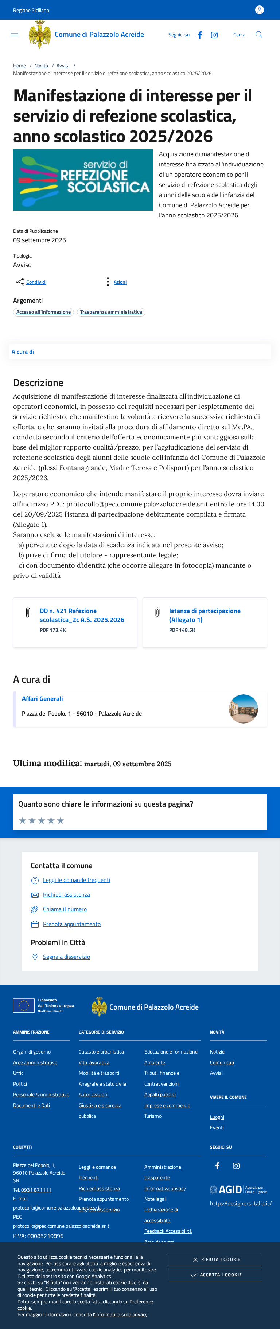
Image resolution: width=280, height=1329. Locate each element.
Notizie (217, 1052)
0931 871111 (36, 1190)
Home (19, 66)
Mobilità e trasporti (99, 1073)
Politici (20, 1084)
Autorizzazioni (93, 1094)
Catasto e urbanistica (101, 1052)
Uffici (18, 1073)
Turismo (153, 1116)
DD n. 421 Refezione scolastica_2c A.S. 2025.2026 (82, 615)
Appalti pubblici (160, 1094)
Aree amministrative (35, 1062)
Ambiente (154, 1062)
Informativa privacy (165, 1188)
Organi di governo (32, 1052)
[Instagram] (211, 34)
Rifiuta (221, 1259)
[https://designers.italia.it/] (238, 1189)
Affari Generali (42, 698)
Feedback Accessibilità (168, 1231)
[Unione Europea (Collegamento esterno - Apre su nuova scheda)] (45, 1007)
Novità (41, 66)
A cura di (23, 351)
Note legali (155, 1199)
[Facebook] (197, 34)
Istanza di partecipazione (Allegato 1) (205, 615)
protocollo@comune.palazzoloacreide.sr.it (57, 1208)
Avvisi (63, 66)
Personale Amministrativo (41, 1094)
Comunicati (222, 1062)
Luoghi (217, 1117)
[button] (31, 10)
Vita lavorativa (94, 1062)
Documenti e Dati (31, 1105)
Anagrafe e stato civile (102, 1084)
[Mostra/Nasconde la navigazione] (14, 33)
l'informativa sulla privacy (120, 1314)
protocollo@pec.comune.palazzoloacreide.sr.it (61, 1226)
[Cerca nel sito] (259, 34)
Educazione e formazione (171, 1052)
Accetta (221, 1274)
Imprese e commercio (167, 1105)
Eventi (217, 1128)
